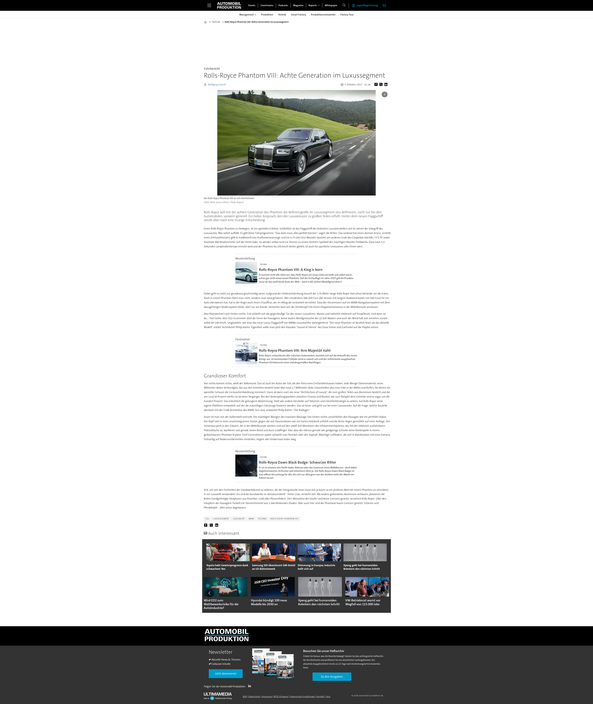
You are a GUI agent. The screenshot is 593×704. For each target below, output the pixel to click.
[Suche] (344, 5)
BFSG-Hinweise (281, 696)
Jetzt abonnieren (225, 673)
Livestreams (267, 5)
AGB (245, 696)
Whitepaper (331, 5)
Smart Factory (298, 14)
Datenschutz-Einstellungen (302, 696)
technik (262, 518)
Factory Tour (347, 14)
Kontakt (320, 696)
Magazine (298, 5)
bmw (251, 518)
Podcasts (283, 5)
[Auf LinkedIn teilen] (386, 84)
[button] (209, 593)
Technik (282, 14)
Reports (313, 5)
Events (251, 5)
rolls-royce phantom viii (284, 518)
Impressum (267, 696)
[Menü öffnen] (209, 5)
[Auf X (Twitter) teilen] (381, 84)
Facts (328, 696)
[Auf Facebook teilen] (376, 84)
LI (250, 685)
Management (246, 14)
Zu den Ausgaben (332, 677)
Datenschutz (254, 696)
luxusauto (239, 518)
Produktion (267, 14)
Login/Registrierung (367, 5)
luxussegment (221, 518)
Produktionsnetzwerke (323, 14)
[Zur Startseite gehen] (229, 5)
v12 (207, 518)
